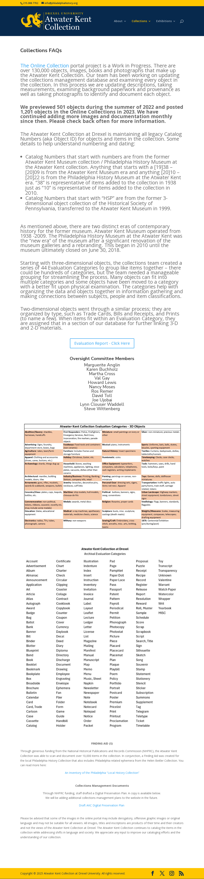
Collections (139, 21)
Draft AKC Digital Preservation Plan (101, 805)
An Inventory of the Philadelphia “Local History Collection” (102, 773)
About (118, 21)
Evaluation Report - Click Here (102, 343)
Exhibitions (164, 21)
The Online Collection (45, 65)
